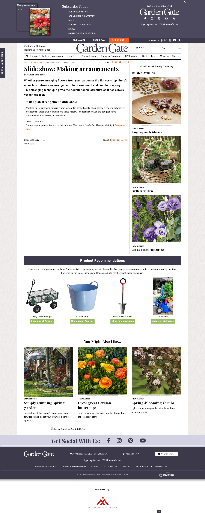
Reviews (126, 466)
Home (26, 62)
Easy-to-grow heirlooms (147, 132)
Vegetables (57, 56)
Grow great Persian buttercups (94, 405)
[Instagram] (119, 442)
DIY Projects (131, 56)
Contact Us (96, 466)
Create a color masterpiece (148, 249)
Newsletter (37, 62)
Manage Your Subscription (82, 33)
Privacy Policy (142, 466)
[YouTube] (143, 442)
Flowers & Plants (39, 56)
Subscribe (118, 40)
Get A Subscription (78, 12)
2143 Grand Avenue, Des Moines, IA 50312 (89, 454)
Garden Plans (149, 56)
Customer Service (167, 454)
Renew (71, 29)
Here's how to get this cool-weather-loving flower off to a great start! (102, 415)
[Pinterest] (130, 442)
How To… (72, 56)
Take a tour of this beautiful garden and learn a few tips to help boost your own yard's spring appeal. (47, 417)
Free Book (99, 40)
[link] (38, 48)
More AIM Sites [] (102, 489)
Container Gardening (111, 56)
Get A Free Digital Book (80, 25)
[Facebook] (108, 442)
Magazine (165, 56)
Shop (175, 56)
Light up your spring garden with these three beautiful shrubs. (153, 410)
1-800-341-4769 (132, 454)
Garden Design (88, 56)
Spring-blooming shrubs (153, 402)
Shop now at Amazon (42, 321)
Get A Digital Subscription (81, 16)
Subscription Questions (46, 466)
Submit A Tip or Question (74, 466)
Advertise (112, 466)
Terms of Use (161, 466)
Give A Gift (73, 20)
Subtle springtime (142, 190)
